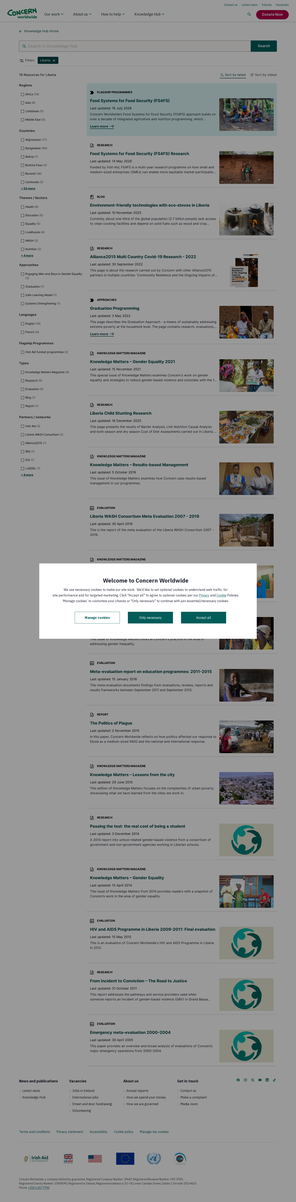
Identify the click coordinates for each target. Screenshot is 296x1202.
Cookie (221, 595)
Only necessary (150, 618)
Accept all (203, 618)
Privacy (204, 595)
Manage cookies (97, 618)
